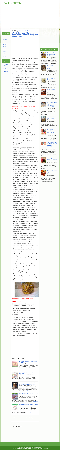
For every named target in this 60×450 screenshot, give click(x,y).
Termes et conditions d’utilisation (5, 70)
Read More (30, 369)
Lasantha (33, 448)
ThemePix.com (19, 448)
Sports (4, 56)
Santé (28, 30)
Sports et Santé (12, 3)
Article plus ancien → (34, 417)
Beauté (4, 37)
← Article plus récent (16, 417)
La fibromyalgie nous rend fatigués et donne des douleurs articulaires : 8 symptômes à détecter (52, 145)
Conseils (5, 39)
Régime (4, 51)
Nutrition (20, 30)
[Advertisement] (30, 17)
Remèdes (24, 30)
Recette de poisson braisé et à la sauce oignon (51, 54)
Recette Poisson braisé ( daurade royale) (50, 67)
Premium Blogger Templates (42, 448)
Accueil (25, 417)
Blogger (40, 447)
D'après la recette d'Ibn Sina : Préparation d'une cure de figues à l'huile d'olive (25, 34)
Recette (4, 46)
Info (3, 41)
